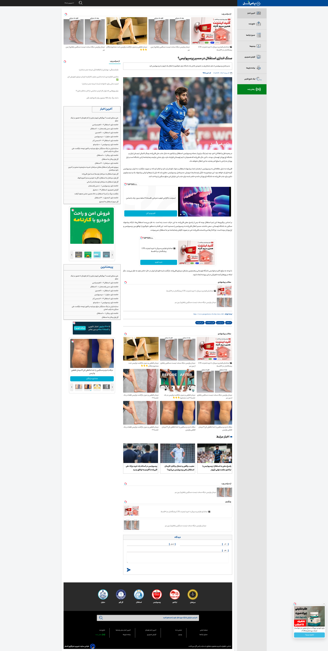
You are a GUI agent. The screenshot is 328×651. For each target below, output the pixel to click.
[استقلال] (139, 594)
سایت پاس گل (199, 646)
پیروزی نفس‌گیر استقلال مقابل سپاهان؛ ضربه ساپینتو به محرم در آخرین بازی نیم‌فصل (93, 169)
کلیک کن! (92, 378)
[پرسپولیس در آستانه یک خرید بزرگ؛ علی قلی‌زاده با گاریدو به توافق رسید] (140, 453)
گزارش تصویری (151, 635)
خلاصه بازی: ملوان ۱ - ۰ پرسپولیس (106, 136)
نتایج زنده (102, 630)
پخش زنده (98, 635)
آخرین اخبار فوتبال (150, 630)
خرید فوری (158, 262)
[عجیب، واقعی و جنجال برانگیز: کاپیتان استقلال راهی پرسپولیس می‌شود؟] (177, 453)
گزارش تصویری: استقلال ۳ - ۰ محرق (105, 190)
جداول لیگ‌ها (203, 635)
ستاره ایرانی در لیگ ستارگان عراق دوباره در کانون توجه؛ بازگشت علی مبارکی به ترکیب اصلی (95, 150)
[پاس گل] (251, 3)
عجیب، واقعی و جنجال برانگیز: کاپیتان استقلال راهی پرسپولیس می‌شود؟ (179, 468)
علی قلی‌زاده (200, 323)
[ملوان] (103, 594)
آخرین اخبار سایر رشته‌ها (123, 630)
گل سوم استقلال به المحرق (108, 202)
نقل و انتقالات (210, 323)
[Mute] (184, 214)
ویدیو (180, 635)
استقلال (228, 323)
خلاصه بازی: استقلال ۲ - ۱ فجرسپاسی (105, 124)
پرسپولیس (220, 323)
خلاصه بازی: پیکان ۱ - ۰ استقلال (107, 155)
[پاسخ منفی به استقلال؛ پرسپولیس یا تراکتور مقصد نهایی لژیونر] (214, 453)
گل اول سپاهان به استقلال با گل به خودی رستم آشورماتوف (98, 178)
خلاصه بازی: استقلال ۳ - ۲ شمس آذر (105, 140)
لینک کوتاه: (228, 314)
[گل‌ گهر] (121, 594)
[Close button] (324, 604)
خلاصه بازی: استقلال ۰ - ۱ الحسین (106, 132)
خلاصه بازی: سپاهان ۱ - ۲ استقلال (106, 163)
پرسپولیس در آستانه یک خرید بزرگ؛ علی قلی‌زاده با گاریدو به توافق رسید (141, 468)
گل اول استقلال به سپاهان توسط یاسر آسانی (102, 182)
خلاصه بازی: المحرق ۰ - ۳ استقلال (106, 198)
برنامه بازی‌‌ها (127, 635)
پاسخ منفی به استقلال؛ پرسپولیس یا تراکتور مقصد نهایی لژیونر (216, 468)
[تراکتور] (175, 594)
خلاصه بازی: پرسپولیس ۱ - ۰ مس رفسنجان (103, 186)
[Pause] (180, 214)
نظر (225, 551)
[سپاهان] (193, 594)
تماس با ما (178, 630)
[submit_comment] (129, 570)
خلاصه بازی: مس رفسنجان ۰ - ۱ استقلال (104, 128)
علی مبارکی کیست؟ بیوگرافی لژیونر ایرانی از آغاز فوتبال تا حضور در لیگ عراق (94, 119)
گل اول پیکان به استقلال (110, 159)
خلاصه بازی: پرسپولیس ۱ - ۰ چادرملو (105, 144)
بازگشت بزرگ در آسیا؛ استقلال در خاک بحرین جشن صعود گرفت (96, 194)
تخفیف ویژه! (309, 635)
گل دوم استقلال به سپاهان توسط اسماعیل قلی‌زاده (100, 174)
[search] (78, 3)
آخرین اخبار (106, 109)
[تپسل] (125, 184)
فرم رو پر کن (150, 213)
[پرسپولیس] (157, 594)
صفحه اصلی (204, 630)
